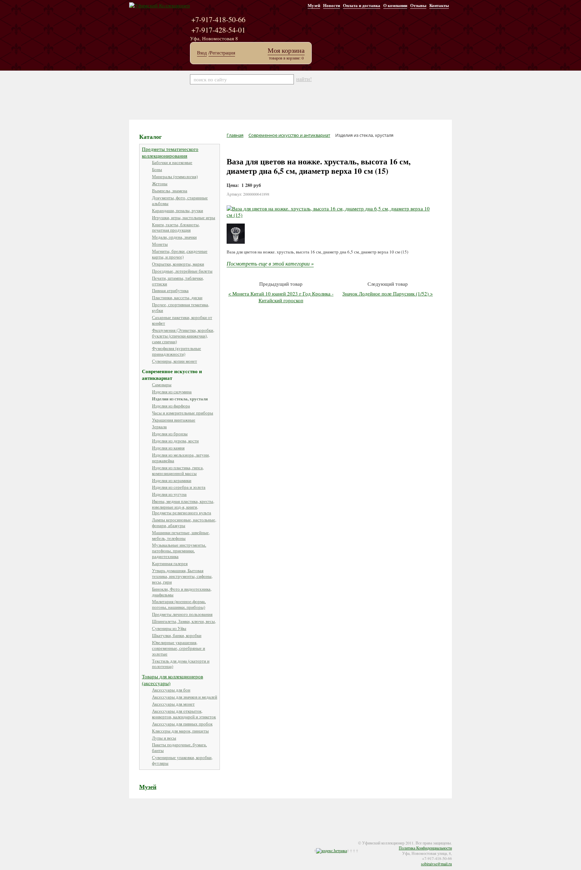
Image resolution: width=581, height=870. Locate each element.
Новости (331, 5)
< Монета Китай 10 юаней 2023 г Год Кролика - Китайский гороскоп (281, 297)
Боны (157, 169)
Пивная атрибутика (170, 290)
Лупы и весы (164, 738)
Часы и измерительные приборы (182, 413)
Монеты (160, 244)
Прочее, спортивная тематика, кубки (180, 307)
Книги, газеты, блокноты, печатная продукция (176, 227)
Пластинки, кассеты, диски (177, 297)
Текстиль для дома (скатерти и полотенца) (180, 664)
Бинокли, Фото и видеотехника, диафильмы (181, 592)
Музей (314, 5)
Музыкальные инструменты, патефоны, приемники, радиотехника (179, 550)
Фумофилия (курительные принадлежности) (176, 351)
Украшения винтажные (173, 420)
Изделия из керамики (171, 480)
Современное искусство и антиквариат (172, 374)
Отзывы (418, 5)
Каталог (150, 136)
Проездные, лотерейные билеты (182, 271)
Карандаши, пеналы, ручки (177, 210)
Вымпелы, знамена (169, 191)
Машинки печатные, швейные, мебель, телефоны (181, 535)
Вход (202, 53)
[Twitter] (146, 838)
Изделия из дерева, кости (175, 441)
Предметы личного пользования (182, 614)
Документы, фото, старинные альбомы (180, 200)
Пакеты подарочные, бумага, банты (179, 747)
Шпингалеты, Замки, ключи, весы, (184, 621)
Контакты (439, 5)
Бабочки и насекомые (172, 162)
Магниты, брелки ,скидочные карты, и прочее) (179, 254)
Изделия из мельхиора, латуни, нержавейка (181, 458)
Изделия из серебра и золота (178, 487)
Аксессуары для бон (171, 690)
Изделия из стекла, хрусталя (180, 398)
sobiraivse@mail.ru (436, 863)
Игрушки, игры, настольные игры (183, 217)
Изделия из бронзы (170, 434)
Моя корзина (286, 50)
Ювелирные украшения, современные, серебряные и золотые (178, 648)
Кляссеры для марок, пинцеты (180, 731)
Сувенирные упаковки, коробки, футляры (182, 760)
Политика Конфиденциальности (425, 848)
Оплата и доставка (361, 5)
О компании (395, 5)
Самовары (161, 385)
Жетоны (159, 184)
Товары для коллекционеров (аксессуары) (172, 679)
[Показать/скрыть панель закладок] (132, 838)
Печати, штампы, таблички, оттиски (178, 281)
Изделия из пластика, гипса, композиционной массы (178, 470)
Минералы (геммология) (175, 176)
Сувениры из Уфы (169, 628)
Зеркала (159, 427)
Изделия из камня (168, 448)
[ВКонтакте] (153, 838)
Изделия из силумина (172, 392)
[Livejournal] (160, 838)
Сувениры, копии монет (174, 361)
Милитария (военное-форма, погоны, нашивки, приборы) (179, 604)
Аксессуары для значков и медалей (184, 697)
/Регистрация (221, 53)
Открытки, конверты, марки (178, 264)
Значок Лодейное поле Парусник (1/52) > (387, 293)
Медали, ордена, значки (174, 237)
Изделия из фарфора (171, 406)
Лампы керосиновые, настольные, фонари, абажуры (184, 522)
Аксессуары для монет (173, 704)
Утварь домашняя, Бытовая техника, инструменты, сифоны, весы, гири (182, 576)
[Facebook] (140, 838)
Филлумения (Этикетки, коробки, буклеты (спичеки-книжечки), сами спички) (183, 336)
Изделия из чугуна (169, 494)
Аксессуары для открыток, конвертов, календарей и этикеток (184, 714)
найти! (304, 79)
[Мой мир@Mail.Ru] (166, 838)
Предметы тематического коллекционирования (170, 152)
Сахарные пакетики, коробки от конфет (182, 320)
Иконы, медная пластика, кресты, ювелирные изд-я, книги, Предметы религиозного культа (183, 507)
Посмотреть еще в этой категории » (270, 263)
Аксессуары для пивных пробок (182, 724)
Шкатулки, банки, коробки (176, 635)
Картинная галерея (170, 563)
